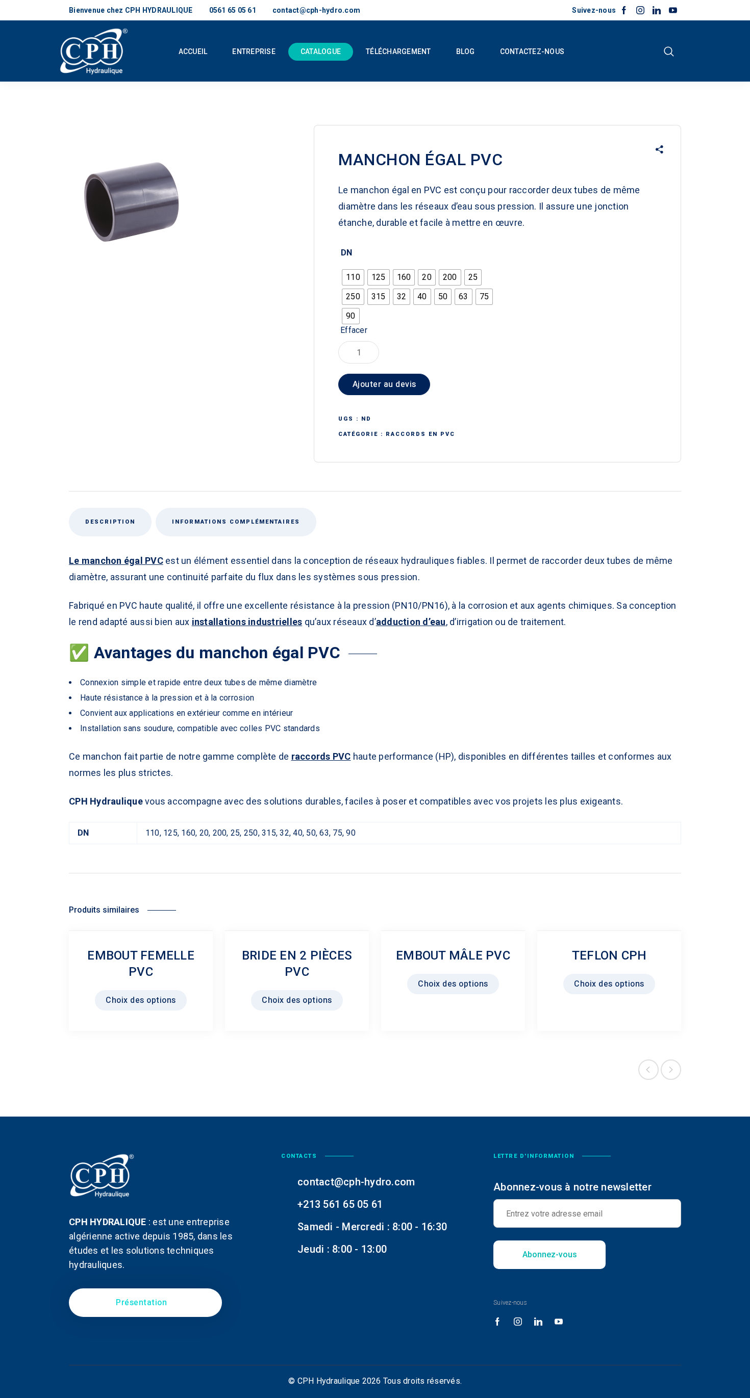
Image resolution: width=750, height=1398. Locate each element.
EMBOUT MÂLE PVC (453, 955)
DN (347, 252)
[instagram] (640, 11)
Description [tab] (110, 522)
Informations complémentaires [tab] (236, 522)
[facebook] (624, 11)
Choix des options (141, 1000)
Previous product (648, 1069)
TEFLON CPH (609, 955)
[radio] (353, 277)
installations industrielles (247, 621)
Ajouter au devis (384, 384)
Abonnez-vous (549, 1254)
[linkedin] (656, 11)
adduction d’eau (411, 621)
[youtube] (673, 11)
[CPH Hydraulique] (94, 51)
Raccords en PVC (420, 434)
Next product (671, 1069)
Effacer (353, 330)
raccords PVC (321, 756)
